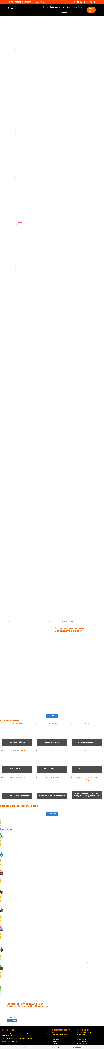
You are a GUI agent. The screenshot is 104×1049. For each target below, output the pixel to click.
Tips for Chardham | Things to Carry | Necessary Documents (86, 794)
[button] (52, 997)
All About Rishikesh (52, 769)
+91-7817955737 (14, 2)
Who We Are (78, 7)
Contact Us (55, 1044)
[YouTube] (84, 2)
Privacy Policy (56, 1039)
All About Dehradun (17, 769)
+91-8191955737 (26, 2)
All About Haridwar (87, 769)
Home (45, 7)
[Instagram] (81, 2)
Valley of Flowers (52, 742)
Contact (63, 13)
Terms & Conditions (57, 1037)
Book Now (90, 10)
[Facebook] (78, 2)
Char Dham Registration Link (60, 1034)
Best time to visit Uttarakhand (52, 796)
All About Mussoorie (86, 742)
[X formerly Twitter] (91, 2)
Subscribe (12, 1021)
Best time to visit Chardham (17, 796)
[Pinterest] (94, 2)
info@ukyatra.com (40, 2)
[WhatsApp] (74, 2)
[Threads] (87, 2)
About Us (54, 1032)
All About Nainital (17, 742)
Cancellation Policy (57, 1041)
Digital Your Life (77, 1047)
